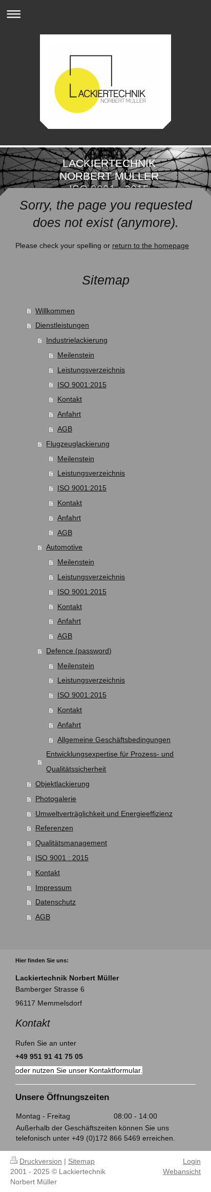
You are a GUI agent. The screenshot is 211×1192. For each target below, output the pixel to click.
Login (192, 1161)
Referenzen (54, 828)
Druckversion (40, 1161)
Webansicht (182, 1171)
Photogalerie (55, 798)
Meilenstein (75, 355)
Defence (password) (79, 651)
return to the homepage (150, 245)
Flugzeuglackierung (78, 444)
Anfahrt (69, 414)
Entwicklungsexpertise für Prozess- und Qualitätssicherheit (110, 761)
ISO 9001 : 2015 (62, 858)
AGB (64, 429)
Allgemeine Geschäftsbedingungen (114, 739)
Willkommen (55, 311)
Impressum (53, 887)
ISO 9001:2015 (82, 385)
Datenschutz (55, 902)
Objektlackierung (62, 784)
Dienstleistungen (62, 325)
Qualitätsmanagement (71, 843)
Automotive (64, 547)
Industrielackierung (77, 340)
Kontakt (69, 399)
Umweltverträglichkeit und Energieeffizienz (104, 813)
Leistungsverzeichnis (91, 370)
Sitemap (81, 1161)
